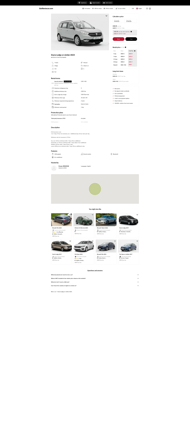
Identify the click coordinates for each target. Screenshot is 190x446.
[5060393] (106, 16)
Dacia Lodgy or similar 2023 (65, 291)
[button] (133, 8)
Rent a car (53, 291)
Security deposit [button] (58, 81)
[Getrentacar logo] (46, 8)
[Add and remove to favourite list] (70, 214)
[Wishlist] (147, 8)
